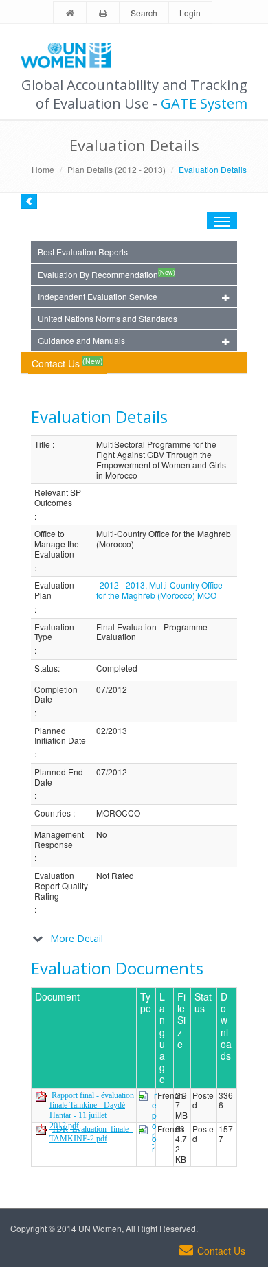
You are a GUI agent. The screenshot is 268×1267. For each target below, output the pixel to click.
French (170, 1096)
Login (190, 13)
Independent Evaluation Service (97, 296)
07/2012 (111, 690)
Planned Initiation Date (60, 736)
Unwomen (72, 55)
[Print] (103, 13)
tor (154, 1138)
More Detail (76, 938)
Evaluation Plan (54, 590)
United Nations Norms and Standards (107, 318)
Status (46, 668)
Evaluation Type (54, 632)
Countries (52, 813)
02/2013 (111, 731)
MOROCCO (118, 813)
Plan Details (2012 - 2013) (116, 169)
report (154, 1120)
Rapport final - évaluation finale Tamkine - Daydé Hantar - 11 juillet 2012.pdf (91, 1110)
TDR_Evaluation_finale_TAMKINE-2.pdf (91, 1134)
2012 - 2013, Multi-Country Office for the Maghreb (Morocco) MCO (159, 590)
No (101, 835)
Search (144, 13)
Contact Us (67, 363)
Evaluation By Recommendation (106, 274)
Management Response (59, 839)
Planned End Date (58, 777)
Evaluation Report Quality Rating (61, 886)
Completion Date (56, 695)
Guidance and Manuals (81, 340)
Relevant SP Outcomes (57, 497)
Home (43, 169)
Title (42, 445)
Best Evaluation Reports (83, 252)
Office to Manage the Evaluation (56, 544)
